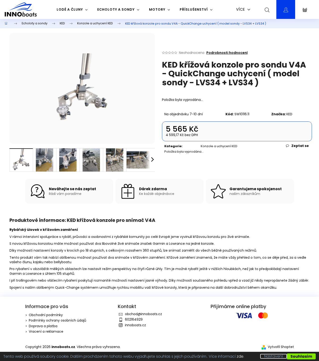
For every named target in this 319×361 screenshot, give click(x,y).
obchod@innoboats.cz (143, 314)
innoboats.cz (135, 325)
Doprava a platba (43, 326)
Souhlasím (301, 356)
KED (289, 114)
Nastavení (273, 356)
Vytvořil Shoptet (281, 347)
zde (240, 356)
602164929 (134, 319)
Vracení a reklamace (46, 331)
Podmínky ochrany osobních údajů (57, 320)
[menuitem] (72, 9)
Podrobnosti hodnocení (227, 53)
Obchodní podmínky (46, 315)
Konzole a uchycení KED (219, 146)
